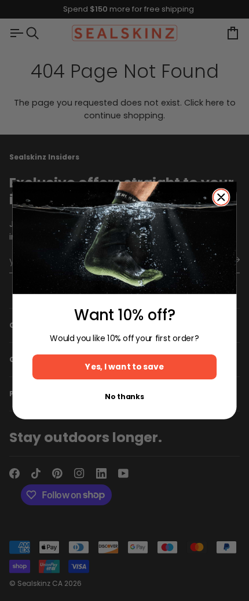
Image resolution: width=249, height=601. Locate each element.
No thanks (124, 396)
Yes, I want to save (124, 366)
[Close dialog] (221, 197)
